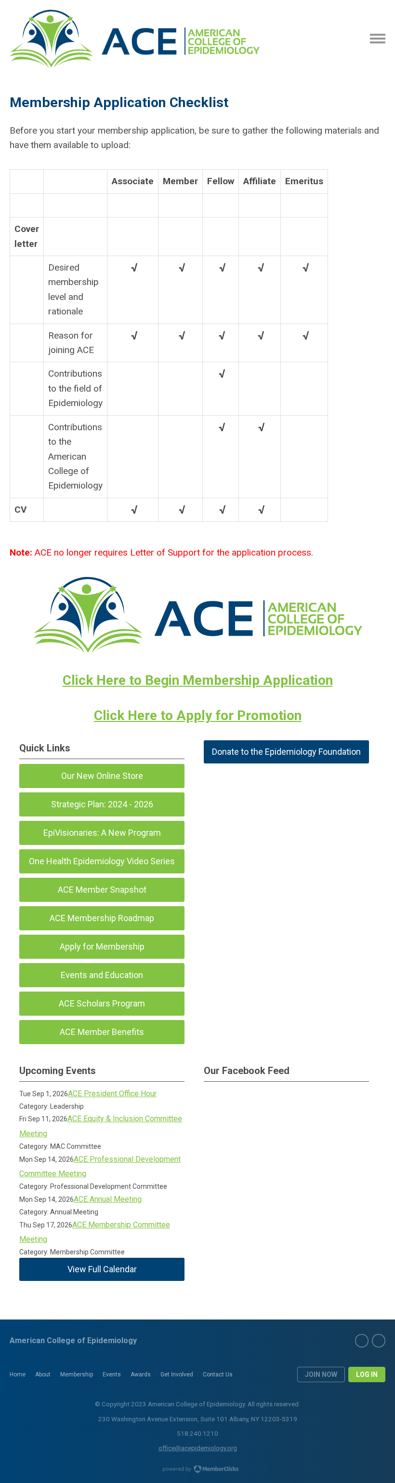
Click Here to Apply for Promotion (198, 715)
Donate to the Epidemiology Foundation (286, 752)
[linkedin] (378, 1340)
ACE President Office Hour (112, 1093)
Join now (321, 1374)
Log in (367, 1374)
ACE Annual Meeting (108, 1199)
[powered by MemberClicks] (197, 1470)
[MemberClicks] (135, 39)
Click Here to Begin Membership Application (198, 680)
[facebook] (362, 1340)
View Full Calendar (102, 1269)
